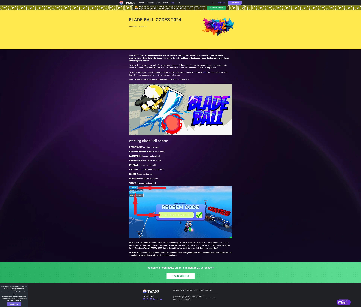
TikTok (158, 299)
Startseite (176, 290)
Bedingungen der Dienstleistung (181, 298)
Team (195, 290)
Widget (201, 290)
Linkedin (154, 299)
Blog (204, 72)
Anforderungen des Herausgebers (182, 299)
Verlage (182, 290)
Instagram (147, 299)
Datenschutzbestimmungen (199, 298)
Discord (144, 299)
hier (14, 294)
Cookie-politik (211, 298)
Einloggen (221, 3)
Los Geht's (235, 3)
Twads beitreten (181, 276)
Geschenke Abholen (216, 8)
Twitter (151, 299)
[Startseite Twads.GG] (127, 3)
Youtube (161, 299)
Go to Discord (344, 302)
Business (190, 290)
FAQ (210, 290)
